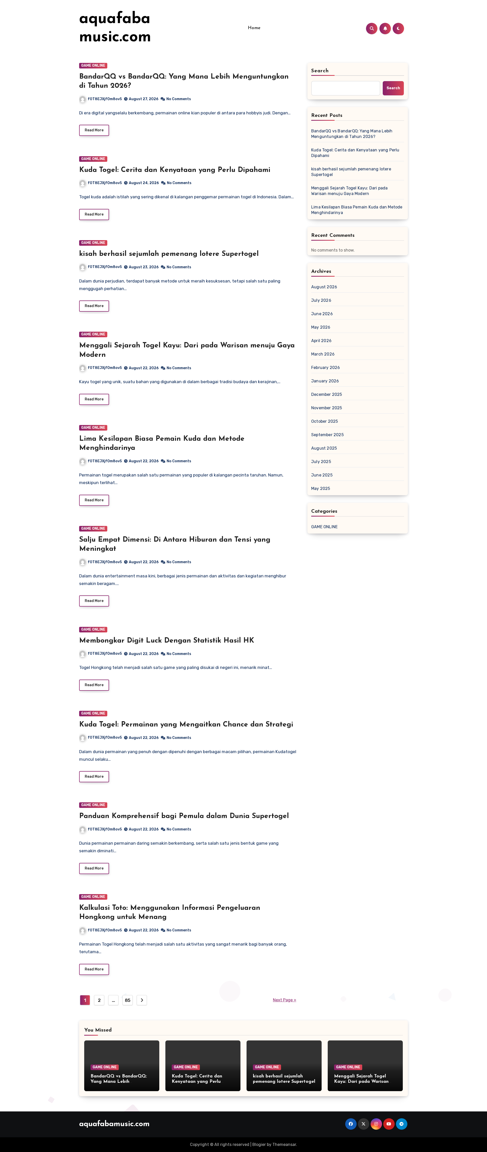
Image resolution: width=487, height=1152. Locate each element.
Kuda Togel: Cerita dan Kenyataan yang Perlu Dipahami (174, 170)
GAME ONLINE (93, 65)
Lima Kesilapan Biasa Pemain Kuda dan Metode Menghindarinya (357, 210)
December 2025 (326, 394)
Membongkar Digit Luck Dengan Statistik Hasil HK (166, 640)
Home (254, 28)
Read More (94, 130)
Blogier (259, 1144)
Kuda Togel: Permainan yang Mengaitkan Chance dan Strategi (186, 724)
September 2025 (327, 434)
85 (127, 1000)
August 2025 (324, 448)
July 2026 (321, 300)
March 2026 (323, 354)
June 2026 (322, 313)
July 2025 (321, 461)
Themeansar (284, 1144)
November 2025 (326, 407)
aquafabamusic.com (114, 1124)
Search (320, 71)
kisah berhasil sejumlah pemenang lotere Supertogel (169, 254)
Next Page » (284, 1000)
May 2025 (320, 488)
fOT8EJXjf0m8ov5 (105, 99)
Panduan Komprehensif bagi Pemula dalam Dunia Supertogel (184, 816)
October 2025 (324, 421)
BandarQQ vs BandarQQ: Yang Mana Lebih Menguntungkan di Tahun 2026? (351, 134)
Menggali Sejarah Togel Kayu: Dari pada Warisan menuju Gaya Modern (349, 191)
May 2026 (321, 327)
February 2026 (325, 367)
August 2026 (324, 287)
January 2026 (325, 381)
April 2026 (321, 340)
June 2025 (322, 475)
